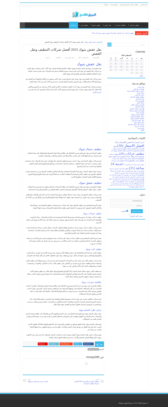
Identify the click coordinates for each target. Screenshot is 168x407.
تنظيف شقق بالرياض (137, 97)
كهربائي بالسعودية (137, 179)
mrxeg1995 (96, 57)
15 (141, 67)
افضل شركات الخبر (128, 149)
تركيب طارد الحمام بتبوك (90, 310)
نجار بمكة (114, 183)
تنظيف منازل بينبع (138, 164)
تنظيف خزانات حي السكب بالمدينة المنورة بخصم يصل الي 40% (113, 33)
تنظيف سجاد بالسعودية (126, 156)
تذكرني (123, 211)
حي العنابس (127, 164)
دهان (125, 168)
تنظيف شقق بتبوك (90, 182)
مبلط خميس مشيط (137, 114)
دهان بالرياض (139, 95)
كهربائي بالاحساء (115, 175)
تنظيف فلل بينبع (117, 158)
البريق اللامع (97, 92)
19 (121, 67)
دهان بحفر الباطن (130, 171)
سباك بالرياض (123, 173)
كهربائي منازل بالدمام (137, 109)
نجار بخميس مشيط (124, 183)
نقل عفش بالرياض (138, 120)
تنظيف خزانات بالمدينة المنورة (129, 5)
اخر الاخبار (144, 5)
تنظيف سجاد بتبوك (89, 149)
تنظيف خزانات (134, 25)
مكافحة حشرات (120, 25)
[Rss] (21, 4)
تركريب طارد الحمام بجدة (135, 91)
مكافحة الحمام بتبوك (137, 118)
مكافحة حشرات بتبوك (91, 282)
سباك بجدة (140, 93)
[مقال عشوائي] (22, 25)
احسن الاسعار (138, 142)
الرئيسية (144, 24)
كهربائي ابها (140, 112)
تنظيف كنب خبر (118, 161)
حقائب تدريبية (139, 126)
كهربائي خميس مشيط (136, 111)
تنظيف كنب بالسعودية (134, 161)
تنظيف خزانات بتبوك (92, 213)
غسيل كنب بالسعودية (128, 175)
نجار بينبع (128, 185)
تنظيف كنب (84, 25)
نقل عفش (107, 25)
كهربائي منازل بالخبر (137, 105)
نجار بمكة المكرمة (138, 185)
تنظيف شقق (96, 25)
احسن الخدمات (123, 142)
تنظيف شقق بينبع (129, 158)
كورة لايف (141, 128)
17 (132, 67)
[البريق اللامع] (84, 14)
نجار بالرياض (140, 99)
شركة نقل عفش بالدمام (136, 124)
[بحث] (109, 44)
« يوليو (142, 75)
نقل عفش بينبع (139, 122)
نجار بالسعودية (122, 181)
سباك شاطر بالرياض (137, 116)
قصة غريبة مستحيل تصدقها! (38, 380)
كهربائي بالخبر (139, 177)
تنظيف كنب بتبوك (93, 249)
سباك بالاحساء (119, 171)
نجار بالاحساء (124, 179)
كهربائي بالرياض (138, 89)
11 (127, 64)
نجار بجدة (141, 87)
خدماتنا (106, 5)
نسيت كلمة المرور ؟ (136, 216)
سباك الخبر (140, 103)
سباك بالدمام (139, 107)
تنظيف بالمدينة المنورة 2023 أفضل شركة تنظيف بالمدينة (86, 381)
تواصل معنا (114, 5)
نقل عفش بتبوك (89, 42)
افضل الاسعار (130, 146)
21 (111, 67)
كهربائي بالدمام (129, 177)
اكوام (142, 130)
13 (116, 64)
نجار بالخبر (116, 179)
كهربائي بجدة (139, 101)
